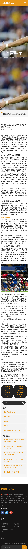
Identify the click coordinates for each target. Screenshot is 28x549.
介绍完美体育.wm (10, 412)
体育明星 (7, 421)
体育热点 (7, 416)
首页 (2, 112)
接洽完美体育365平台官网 (12, 430)
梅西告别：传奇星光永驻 (12, 472)
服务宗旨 (7, 425)
